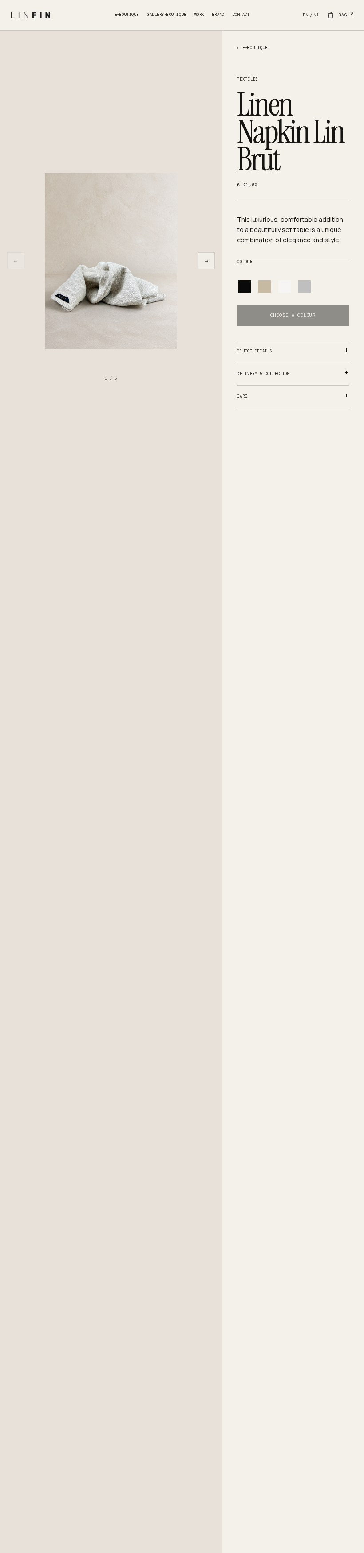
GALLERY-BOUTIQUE (166, 14)
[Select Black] (244, 286)
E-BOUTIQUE (127, 14)
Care (242, 396)
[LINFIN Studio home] (63, 15)
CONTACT (241, 14)
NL (317, 15)
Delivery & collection (263, 373)
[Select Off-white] (284, 286)
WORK (199, 14)
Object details (254, 351)
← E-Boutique (252, 47)
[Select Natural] (264, 286)
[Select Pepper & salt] (304, 286)
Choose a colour (293, 315)
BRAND (218, 14)
